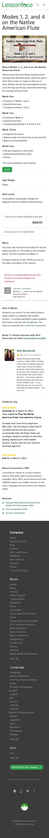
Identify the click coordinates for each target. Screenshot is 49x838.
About (13, 537)
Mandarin (15, 727)
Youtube (34, 791)
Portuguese (16, 730)
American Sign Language (23, 679)
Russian (14, 734)
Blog (12, 545)
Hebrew (14, 708)
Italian (13, 716)
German (14, 705)
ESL (12, 698)
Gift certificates (18, 552)
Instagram (21, 791)
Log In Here (28, 231)
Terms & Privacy (19, 570)
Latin (12, 723)
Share (13, 566)
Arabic (13, 683)
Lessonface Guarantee (35, 325)
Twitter (27, 791)
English (14, 694)
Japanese (15, 719)
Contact (14, 548)
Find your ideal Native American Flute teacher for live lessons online (22, 504)
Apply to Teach (18, 541)
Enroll (7, 169)
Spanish (13, 690)
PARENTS (15, 556)
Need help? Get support (25, 767)
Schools (14, 563)
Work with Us (17, 559)
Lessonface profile (35, 338)
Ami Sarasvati (26, 350)
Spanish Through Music (22, 712)
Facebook (14, 791)
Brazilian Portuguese (21, 687)
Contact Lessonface (15, 512)
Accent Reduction (19, 676)
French (13, 701)
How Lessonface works (16, 509)
